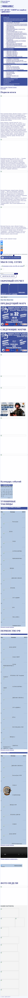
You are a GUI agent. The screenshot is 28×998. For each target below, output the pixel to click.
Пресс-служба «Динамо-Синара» (9, 87)
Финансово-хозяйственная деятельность (16, 37)
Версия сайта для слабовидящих (12, 257)
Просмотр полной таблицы (7, 627)
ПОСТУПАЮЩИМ (8, 48)
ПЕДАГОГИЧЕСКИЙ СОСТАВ (14, 31)
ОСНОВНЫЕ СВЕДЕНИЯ (13, 22)
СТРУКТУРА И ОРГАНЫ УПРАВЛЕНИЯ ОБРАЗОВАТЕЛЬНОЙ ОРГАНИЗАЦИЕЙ (16, 24)
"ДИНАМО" (7, 6)
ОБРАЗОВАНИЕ (10, 28)
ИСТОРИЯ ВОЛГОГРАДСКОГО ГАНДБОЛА (14, 18)
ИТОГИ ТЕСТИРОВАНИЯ (13, 68)
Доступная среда (10, 47)
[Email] (14, 246)
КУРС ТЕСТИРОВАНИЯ (12, 66)
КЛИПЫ (8, 77)
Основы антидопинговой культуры (15, 69)
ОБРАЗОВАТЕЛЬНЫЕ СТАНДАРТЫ (15, 29)
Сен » (9, 497)
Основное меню (4, 15)
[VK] (14, 248)
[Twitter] (14, 244)
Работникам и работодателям (10, 78)
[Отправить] (14, 252)
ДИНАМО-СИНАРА (11, 51)
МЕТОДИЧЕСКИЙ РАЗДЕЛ (10, 70)
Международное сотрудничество (14, 43)
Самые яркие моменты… (7, 255)
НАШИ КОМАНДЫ (8, 50)
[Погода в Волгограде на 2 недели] (18, 865)
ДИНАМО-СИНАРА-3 (12, 53)
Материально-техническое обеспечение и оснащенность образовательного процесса (16, 33)
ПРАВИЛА (9, 74)
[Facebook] (14, 242)
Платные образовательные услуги (14, 35)
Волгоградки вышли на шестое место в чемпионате (14, 254)
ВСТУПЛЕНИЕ (10, 72)
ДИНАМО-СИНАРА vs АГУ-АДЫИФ (13, 293)
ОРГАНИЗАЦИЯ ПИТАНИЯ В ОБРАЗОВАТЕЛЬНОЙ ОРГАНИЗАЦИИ (16, 45)
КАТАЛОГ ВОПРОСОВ (12, 75)
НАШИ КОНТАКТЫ (8, 85)
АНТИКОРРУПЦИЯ (8, 79)
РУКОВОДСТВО (10, 30)
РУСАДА (8, 65)
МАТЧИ (5, 57)
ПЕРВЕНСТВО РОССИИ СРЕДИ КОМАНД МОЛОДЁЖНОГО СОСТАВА (16, 61)
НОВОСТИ (6, 17)
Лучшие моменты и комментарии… (9, 859)
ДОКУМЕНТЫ (10, 26)
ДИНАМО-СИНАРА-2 (12, 52)
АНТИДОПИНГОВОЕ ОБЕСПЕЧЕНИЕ (13, 64)
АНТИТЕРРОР (7, 81)
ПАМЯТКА (6, 82)
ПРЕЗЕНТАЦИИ (10, 73)
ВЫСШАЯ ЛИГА (10, 63)
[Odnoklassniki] (14, 250)
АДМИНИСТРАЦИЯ (11, 55)
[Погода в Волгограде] (11, 863)
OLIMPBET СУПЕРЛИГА (12, 59)
